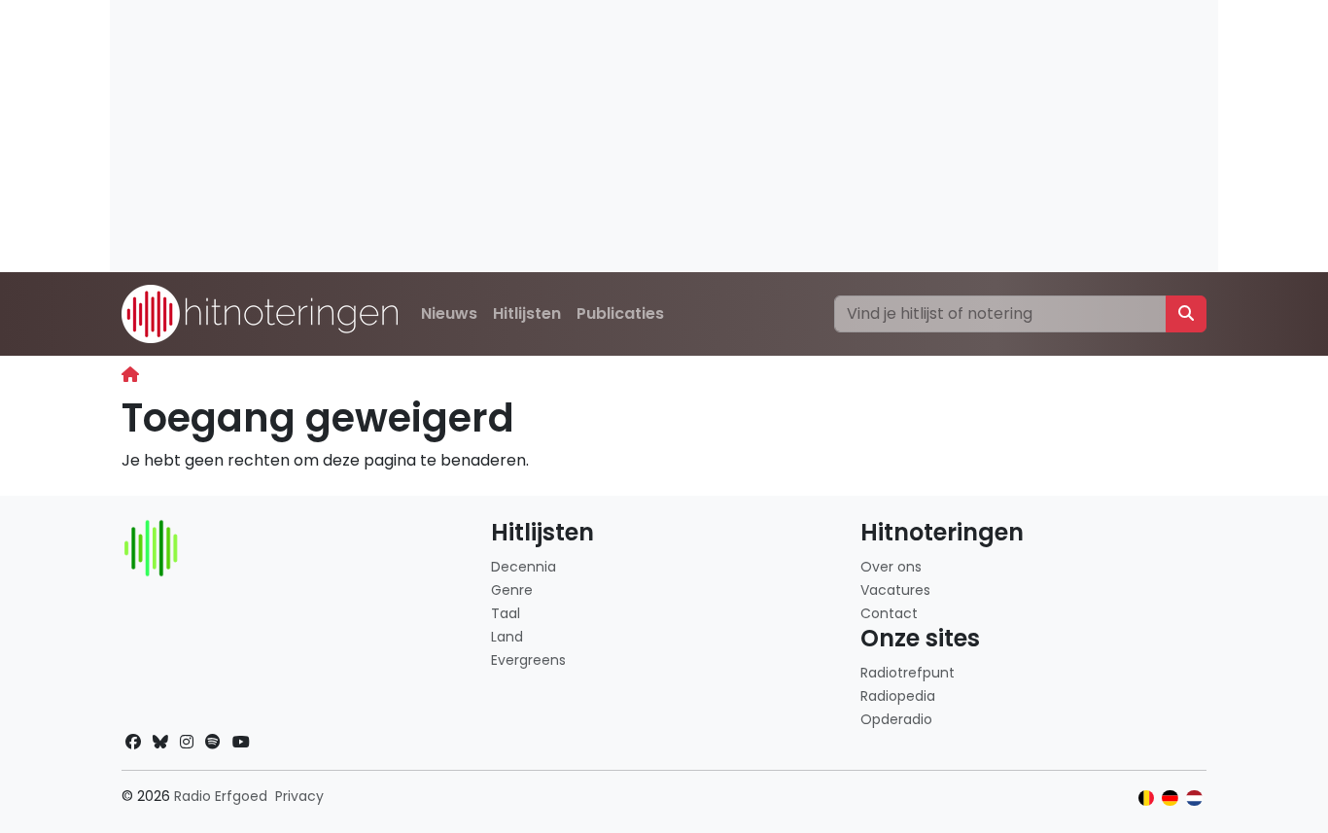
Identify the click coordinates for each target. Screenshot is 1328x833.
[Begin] (130, 375)
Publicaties (620, 313)
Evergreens (528, 660)
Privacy (299, 796)
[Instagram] (186, 742)
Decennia (523, 566)
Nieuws (449, 313)
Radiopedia (897, 696)
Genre (512, 590)
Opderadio (896, 719)
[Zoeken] (1186, 313)
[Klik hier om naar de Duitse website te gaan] (1170, 798)
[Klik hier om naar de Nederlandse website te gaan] (1194, 798)
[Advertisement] (664, 136)
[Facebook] (133, 742)
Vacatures (895, 590)
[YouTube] (241, 742)
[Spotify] (213, 742)
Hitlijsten (527, 313)
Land (507, 636)
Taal (505, 613)
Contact (889, 613)
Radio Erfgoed (220, 796)
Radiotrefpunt (907, 672)
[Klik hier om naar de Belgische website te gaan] (1146, 798)
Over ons (891, 566)
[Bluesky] (160, 742)
